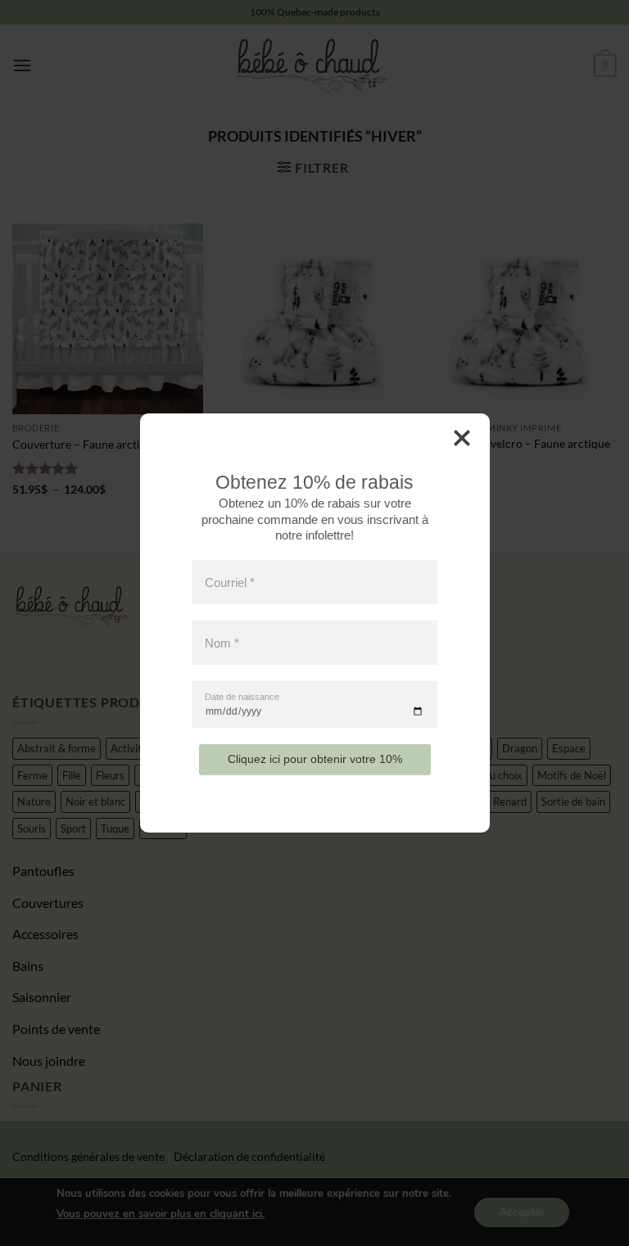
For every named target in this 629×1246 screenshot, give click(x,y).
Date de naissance (242, 697)
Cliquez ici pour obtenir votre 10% (315, 758)
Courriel (230, 582)
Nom (222, 643)
